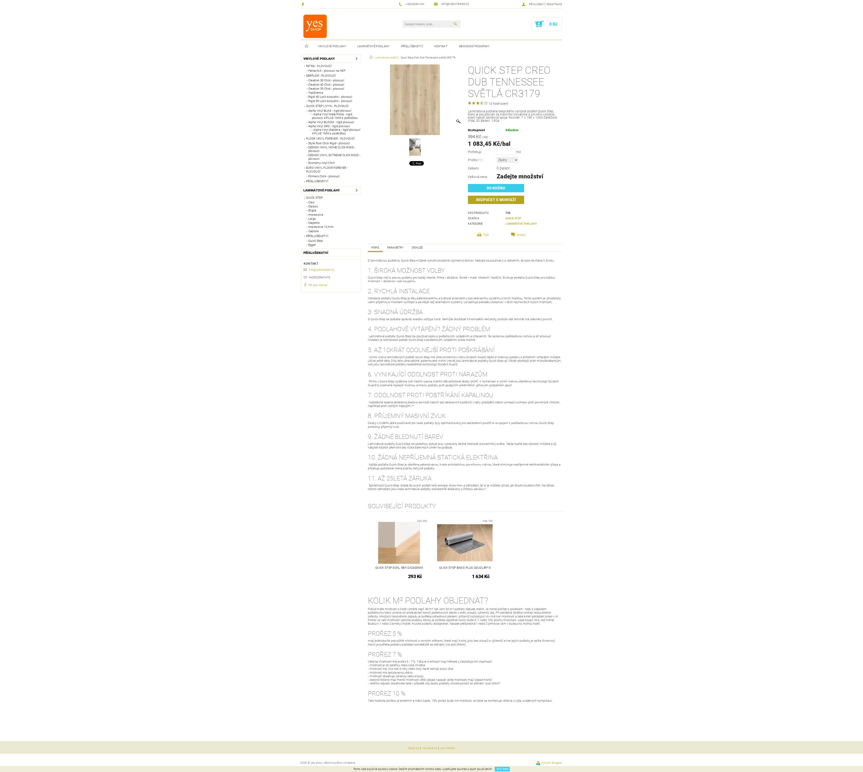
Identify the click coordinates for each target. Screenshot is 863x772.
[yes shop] (315, 26)
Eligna (312, 210)
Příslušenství (412, 46)
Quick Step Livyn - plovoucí (327, 106)
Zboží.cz (413, 748)
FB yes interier (318, 285)
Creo (311, 202)
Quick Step (314, 197)
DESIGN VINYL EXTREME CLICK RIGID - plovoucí (334, 156)
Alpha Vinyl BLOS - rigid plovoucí (329, 110)
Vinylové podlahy (332, 46)
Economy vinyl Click (321, 162)
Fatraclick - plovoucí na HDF (327, 70)
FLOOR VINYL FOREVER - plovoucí (330, 138)
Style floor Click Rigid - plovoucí (329, 143)
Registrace (554, 4)
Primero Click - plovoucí (324, 176)
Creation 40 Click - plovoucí (326, 84)
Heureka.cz (429, 748)
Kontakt (440, 46)
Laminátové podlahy (373, 46)
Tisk (486, 235)
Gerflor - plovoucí (321, 75)
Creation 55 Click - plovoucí (326, 88)
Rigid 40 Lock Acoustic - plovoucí (330, 96)
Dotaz (521, 235)
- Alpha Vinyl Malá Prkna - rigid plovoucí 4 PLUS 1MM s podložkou (335, 116)
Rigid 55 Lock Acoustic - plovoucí (330, 101)
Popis (375, 247)
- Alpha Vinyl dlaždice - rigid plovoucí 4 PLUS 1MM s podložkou (336, 131)
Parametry (395, 247)
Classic (313, 206)
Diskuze (417, 247)
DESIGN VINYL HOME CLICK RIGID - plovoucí (332, 149)
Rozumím (502, 769)
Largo (312, 218)
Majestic (314, 222)
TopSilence (315, 92)
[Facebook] (303, 4)
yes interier (447, 748)
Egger (312, 244)
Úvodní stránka (306, 46)
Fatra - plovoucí (318, 66)
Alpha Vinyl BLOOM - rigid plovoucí (331, 122)
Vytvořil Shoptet (551, 763)
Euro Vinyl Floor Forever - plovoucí (327, 169)
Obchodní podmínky (474, 46)
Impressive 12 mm (321, 226)
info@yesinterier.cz (321, 269)
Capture (313, 231)
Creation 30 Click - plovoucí (326, 80)
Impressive (315, 214)
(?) (480, 160)
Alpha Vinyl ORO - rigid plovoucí (329, 126)
